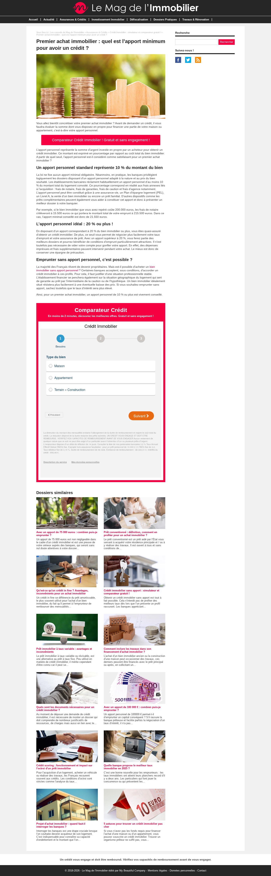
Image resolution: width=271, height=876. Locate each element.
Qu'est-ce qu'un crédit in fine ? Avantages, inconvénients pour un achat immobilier (62, 592)
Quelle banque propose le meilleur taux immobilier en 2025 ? (128, 767)
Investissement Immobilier (108, 19)
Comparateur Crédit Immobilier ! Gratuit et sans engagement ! (101, 140)
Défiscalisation (139, 19)
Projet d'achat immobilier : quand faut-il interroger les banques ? (60, 825)
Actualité (48, 19)
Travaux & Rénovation (195, 19)
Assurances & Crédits (73, 19)
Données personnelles (182, 870)
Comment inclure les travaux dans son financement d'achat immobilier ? (127, 650)
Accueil (33, 19)
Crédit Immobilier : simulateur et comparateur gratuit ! (135, 32)
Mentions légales (157, 870)
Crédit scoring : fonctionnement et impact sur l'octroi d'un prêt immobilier (64, 767)
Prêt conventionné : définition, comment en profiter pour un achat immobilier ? (130, 534)
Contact (201, 870)
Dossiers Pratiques (165, 19)
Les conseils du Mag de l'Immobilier (67, 32)
